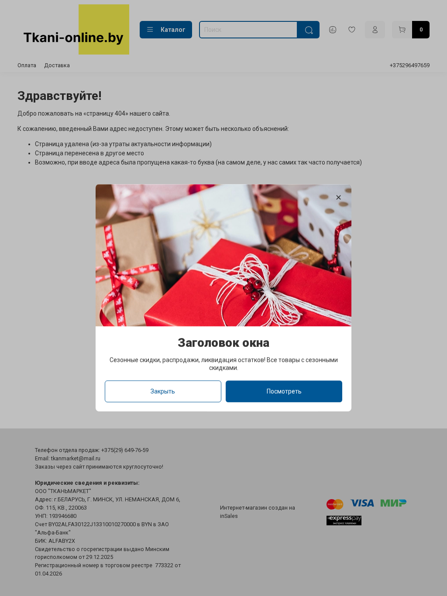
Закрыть (163, 391)
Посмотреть (284, 391)
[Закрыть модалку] (338, 197)
